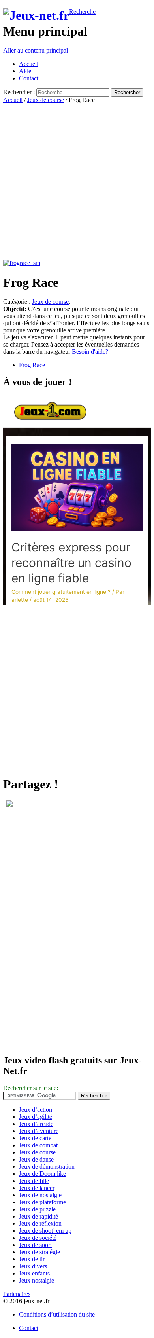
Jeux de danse (36, 1159)
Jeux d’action (35, 1109)
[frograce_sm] (21, 263)
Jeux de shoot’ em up (45, 1230)
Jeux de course (45, 100)
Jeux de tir (32, 1259)
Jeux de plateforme (42, 1202)
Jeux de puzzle (37, 1209)
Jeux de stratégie (39, 1252)
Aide (25, 71)
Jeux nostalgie (36, 1280)
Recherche (82, 11)
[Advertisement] (77, 181)
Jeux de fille (34, 1180)
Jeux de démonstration (47, 1166)
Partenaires (16, 1294)
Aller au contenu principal (35, 50)
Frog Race (32, 365)
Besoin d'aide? (90, 351)
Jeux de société (37, 1237)
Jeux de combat (38, 1145)
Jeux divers (33, 1266)
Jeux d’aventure (38, 1131)
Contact (28, 78)
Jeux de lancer (36, 1187)
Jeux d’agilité (35, 1116)
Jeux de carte (35, 1138)
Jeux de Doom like (42, 1173)
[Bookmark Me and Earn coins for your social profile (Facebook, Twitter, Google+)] (9, 804)
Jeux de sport (35, 1244)
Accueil (28, 64)
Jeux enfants (34, 1273)
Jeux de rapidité (38, 1216)
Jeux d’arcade (36, 1123)
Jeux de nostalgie (40, 1195)
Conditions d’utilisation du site (57, 1314)
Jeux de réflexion (40, 1223)
